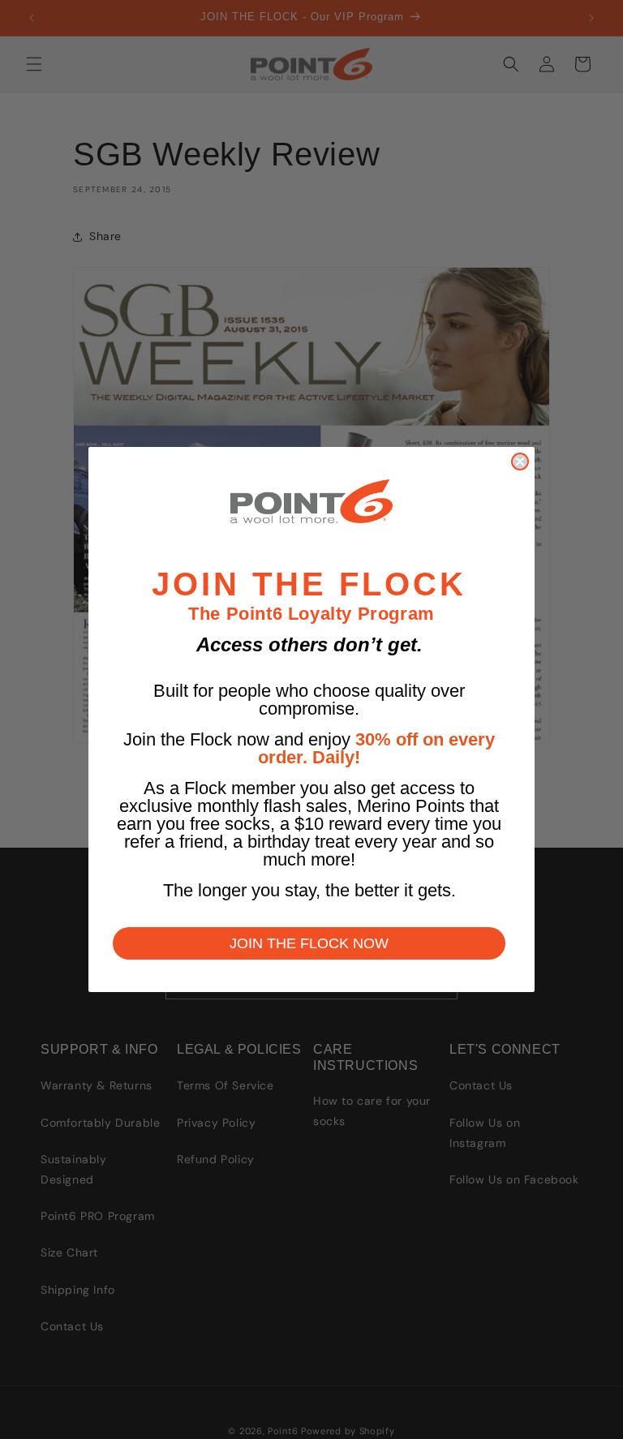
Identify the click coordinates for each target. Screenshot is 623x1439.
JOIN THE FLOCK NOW (309, 943)
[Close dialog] (520, 461)
